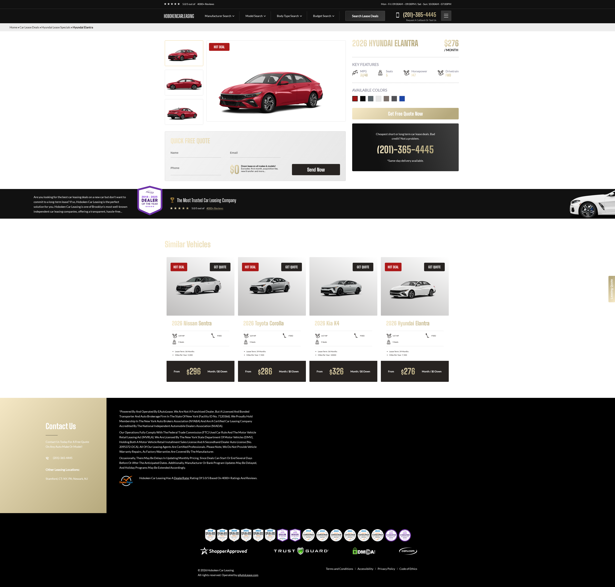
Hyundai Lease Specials (55, 27)
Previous (162, 319)
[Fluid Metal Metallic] (386, 98)
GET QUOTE (220, 267)
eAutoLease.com (248, 575)
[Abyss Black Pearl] (362, 98)
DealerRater (181, 478)
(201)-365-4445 (419, 14)
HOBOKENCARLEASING (179, 16)
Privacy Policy (386, 569)
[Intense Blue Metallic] (402, 98)
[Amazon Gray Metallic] (370, 98)
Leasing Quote (611, 289)
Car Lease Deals (29, 27)
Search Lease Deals (365, 16)
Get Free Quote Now (405, 114)
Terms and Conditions (339, 569)
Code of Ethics (408, 569)
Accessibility (365, 569)
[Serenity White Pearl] (378, 98)
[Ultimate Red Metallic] (355, 98)
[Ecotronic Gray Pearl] (394, 98)
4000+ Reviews (205, 3)
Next (452, 319)
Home (13, 27)
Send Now (316, 169)
